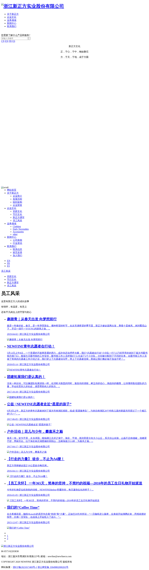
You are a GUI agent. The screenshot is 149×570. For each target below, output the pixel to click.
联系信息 (17, 249)
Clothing (17, 226)
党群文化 (17, 211)
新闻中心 (11, 23)
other (15, 234)
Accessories (18, 231)
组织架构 (17, 202)
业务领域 (11, 20)
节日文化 (17, 214)
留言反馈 (17, 252)
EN (6, 41)
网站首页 (11, 190)
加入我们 (17, 255)
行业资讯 (17, 243)
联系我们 (11, 26)
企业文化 (11, 17)
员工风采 (17, 220)
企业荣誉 (17, 205)
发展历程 (17, 199)
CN (3, 41)
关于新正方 (13, 14)
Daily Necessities (21, 229)
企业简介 (17, 196)
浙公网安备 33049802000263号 (53, 567)
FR (10, 41)
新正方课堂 (18, 217)
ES (13, 41)
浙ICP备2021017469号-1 (25, 567)
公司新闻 (17, 240)
